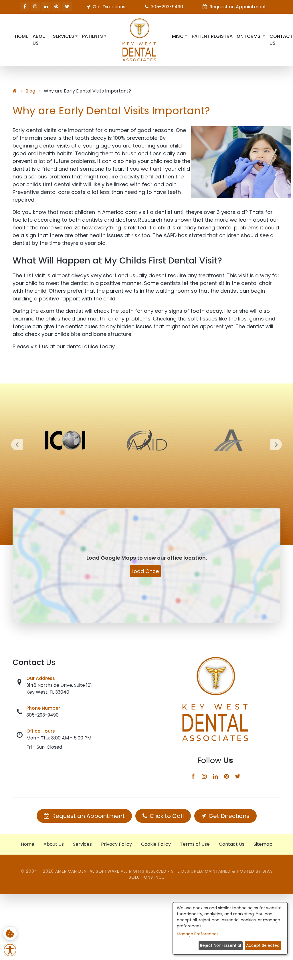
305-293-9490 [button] (166, 6)
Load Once (145, 571)
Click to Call (166, 816)
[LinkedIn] (46, 6)
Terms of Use (195, 844)
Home (21, 36)
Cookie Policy (156, 844)
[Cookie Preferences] (10, 933)
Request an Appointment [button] (237, 6)
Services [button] (63, 36)
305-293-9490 (42, 715)
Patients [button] (92, 36)
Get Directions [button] (108, 6)
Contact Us (231, 844)
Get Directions (228, 816)
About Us (40, 39)
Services (82, 844)
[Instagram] (35, 6)
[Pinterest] (56, 6)
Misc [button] (178, 36)
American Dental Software (88, 871)
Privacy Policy (116, 844)
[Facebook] (24, 6)
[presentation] (17, 444)
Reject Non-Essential (220, 945)
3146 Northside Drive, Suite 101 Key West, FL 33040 (59, 688)
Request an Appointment (88, 816)
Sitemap (263, 844)
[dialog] (230, 928)
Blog (30, 91)
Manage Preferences (198, 934)
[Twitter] (67, 6)
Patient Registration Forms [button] (227, 36)
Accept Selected (263, 945)
